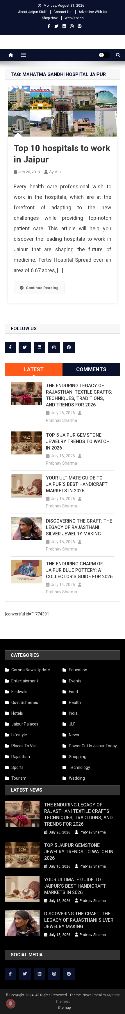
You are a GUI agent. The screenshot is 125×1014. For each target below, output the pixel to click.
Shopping (77, 756)
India (73, 713)
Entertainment (24, 681)
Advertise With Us (92, 12)
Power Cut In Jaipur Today (93, 746)
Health (75, 702)
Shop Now (50, 18)
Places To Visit (24, 746)
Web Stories (74, 18)
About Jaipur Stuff (32, 12)
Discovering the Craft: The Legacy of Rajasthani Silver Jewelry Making (79, 527)
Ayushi (55, 171)
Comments (91, 369)
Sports (17, 767)
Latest (34, 369)
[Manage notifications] (10, 1003)
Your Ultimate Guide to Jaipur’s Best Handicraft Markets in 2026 (77, 484)
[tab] (34, 369)
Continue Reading (42, 288)
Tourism (18, 778)
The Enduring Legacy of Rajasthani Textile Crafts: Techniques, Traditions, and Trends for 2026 (79, 395)
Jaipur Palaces (24, 724)
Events (75, 681)
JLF (72, 724)
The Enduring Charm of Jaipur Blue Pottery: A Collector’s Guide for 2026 (79, 570)
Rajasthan (20, 756)
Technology (79, 767)
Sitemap (64, 1008)
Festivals (19, 691)
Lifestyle (19, 734)
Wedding (77, 778)
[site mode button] (104, 55)
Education (78, 670)
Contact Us (62, 12)
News (74, 734)
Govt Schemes (24, 702)
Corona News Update (30, 670)
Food (73, 691)
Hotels (17, 713)
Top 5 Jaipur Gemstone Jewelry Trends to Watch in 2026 (78, 441)
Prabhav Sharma (61, 420)
